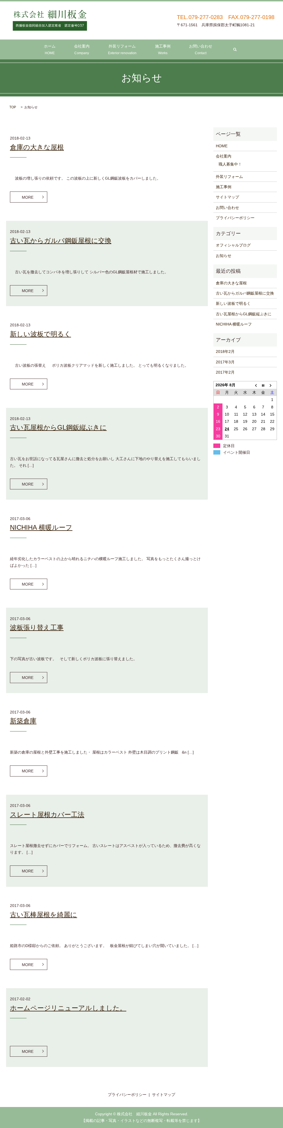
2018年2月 (225, 351)
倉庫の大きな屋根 (37, 147)
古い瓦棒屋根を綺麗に (43, 914)
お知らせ (223, 255)
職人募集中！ (230, 164)
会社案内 (82, 49)
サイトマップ (227, 197)
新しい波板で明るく (40, 334)
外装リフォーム (122, 49)
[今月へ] (263, 385)
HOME (221, 146)
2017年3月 (225, 362)
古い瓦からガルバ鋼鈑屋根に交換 (60, 240)
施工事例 (163, 49)
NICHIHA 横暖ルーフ (41, 527)
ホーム (50, 49)
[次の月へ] (272, 385)
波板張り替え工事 (37, 627)
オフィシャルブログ (233, 245)
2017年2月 (225, 372)
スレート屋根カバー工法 (47, 814)
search (235, 49)
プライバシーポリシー (235, 218)
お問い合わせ (200, 49)
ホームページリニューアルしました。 (68, 1008)
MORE (27, 197)
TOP (12, 107)
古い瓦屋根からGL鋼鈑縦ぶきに (58, 427)
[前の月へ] (254, 385)
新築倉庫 (23, 721)
